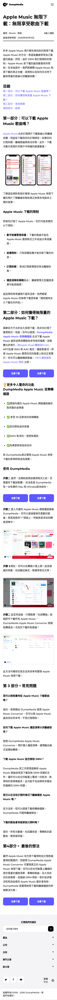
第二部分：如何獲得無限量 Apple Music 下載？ (27, 97)
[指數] (13, 4)
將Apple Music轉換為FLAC (33, 345)
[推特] (6, 980)
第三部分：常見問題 (14, 103)
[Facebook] (13, 980)
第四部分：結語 (11, 108)
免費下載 (15, 373)
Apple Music (10, 133)
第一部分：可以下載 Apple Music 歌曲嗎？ (27, 91)
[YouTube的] (21, 980)
